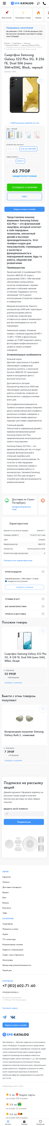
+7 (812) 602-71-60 (19, 985)
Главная (7, 43)
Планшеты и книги (10, 929)
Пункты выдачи (13, 571)
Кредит (6, 892)
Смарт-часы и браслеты (13, 954)
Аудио (5, 934)
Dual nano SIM (13, 149)
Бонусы (6, 902)
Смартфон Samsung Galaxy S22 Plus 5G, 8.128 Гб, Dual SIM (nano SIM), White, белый (25, 657)
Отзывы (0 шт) (12, 599)
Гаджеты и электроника (13, 949)
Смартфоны (16, 43)
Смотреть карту (10, 1008)
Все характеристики (15, 606)
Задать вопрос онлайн (24, 209)
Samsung (27, 43)
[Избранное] (40, 81)
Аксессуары (8, 960)
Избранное (40, 1124)
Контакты (7, 908)
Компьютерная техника (13, 944)
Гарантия (7, 877)
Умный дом (7, 970)
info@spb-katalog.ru (11, 992)
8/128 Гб (11, 161)
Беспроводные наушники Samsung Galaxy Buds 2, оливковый (24, 733)
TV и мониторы (9, 939)
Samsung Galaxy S (12, 45)
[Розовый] (37, 135)
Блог (4, 897)
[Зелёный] (19, 135)
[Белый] (28, 135)
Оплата (6, 882)
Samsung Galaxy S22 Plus (30, 45)
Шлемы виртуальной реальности (17, 965)
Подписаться (24, 821)
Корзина (24, 1124)
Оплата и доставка (15, 614)
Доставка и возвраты (12, 887)
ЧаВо (5, 913)
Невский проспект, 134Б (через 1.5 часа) (21, 579)
